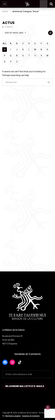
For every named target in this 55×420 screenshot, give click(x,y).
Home (5, 11)
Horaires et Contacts (28, 354)
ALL (4, 43)
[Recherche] (51, 4)
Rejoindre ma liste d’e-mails (24, 386)
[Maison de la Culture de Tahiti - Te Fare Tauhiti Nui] (27, 4)
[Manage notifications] (47, 407)
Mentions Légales (13, 416)
